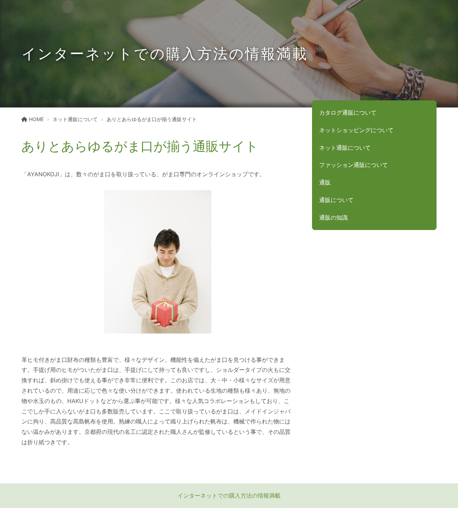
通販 (325, 182)
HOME (36, 119)
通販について (336, 199)
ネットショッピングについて (356, 130)
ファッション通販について (353, 164)
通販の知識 (333, 217)
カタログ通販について (347, 112)
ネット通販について (75, 119)
